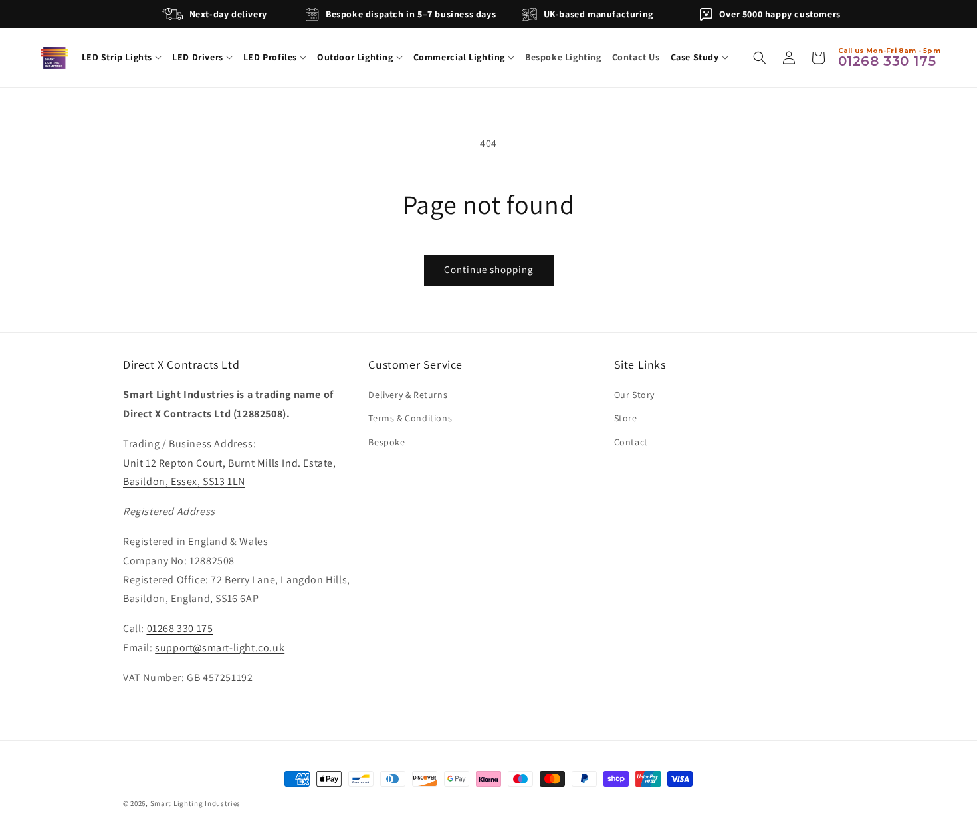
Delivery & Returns (407, 395)
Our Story (634, 395)
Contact (631, 442)
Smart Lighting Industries (195, 803)
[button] (121, 57)
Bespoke (386, 442)
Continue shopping (489, 269)
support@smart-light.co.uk (219, 648)
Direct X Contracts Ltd (181, 364)
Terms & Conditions (410, 419)
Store (625, 419)
